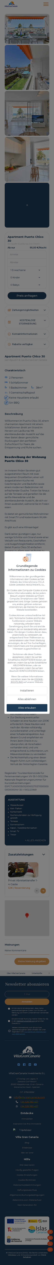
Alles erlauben (27, 707)
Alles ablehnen (27, 699)
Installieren (27, 690)
